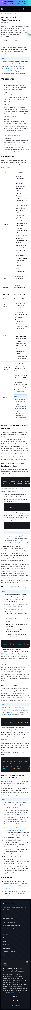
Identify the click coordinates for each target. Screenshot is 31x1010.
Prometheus (18, 152)
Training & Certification (9, 951)
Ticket (5, 955)
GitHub (16, 40)
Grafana (16, 135)
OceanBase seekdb (8, 929)
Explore (17, 5)
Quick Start (10, 13)
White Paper (6, 944)
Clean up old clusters (17, 893)
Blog (4, 941)
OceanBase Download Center (18, 830)
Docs (4, 938)
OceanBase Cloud (8, 918)
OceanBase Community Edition (11, 925)
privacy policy (14, 992)
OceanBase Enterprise (9, 922)
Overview (7, 888)
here (19, 415)
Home (2, 13)
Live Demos (6, 948)
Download (6, 40)
